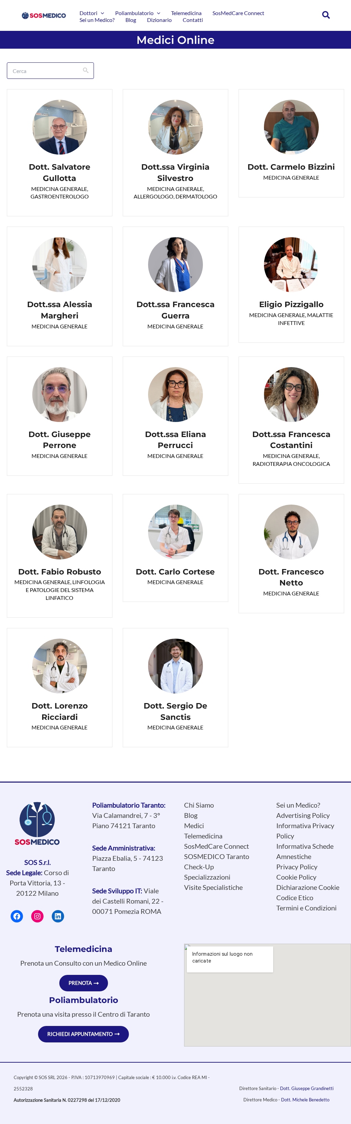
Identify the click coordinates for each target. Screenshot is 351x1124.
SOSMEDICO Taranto (216, 856)
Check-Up (199, 866)
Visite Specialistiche (213, 887)
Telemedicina (203, 836)
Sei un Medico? (298, 805)
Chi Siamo (199, 805)
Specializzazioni (207, 877)
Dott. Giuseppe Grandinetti (307, 1088)
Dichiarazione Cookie (307, 887)
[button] (100, 13)
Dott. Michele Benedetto (305, 1099)
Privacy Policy (296, 866)
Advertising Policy (303, 815)
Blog (190, 815)
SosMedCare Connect (216, 846)
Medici (194, 825)
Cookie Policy (296, 877)
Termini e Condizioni (306, 908)
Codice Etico (294, 897)
